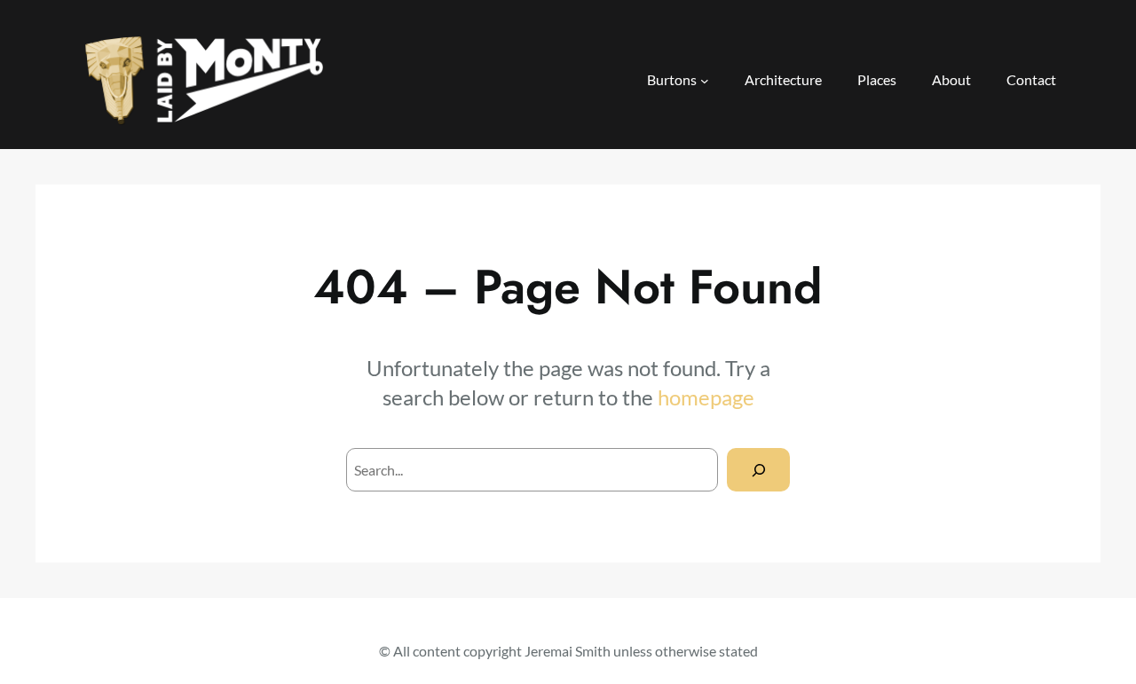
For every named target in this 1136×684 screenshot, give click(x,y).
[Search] (758, 469)
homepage (706, 397)
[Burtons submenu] (704, 80)
